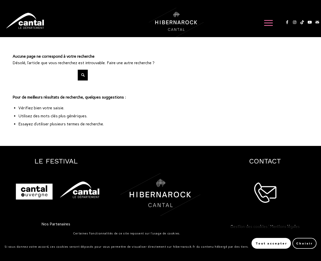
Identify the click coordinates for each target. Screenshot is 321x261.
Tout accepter (271, 243)
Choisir (304, 243)
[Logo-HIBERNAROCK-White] (176, 22)
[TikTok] (302, 22)
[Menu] (267, 22)
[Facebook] (287, 22)
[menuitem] (267, 22)
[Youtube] (309, 22)
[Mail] (317, 22)
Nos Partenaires (56, 224)
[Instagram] (294, 22)
